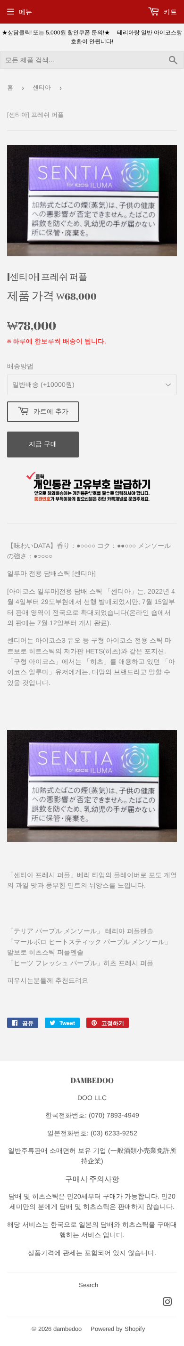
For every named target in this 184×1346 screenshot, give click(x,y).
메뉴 (25, 12)
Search (88, 1285)
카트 (169, 12)
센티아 (42, 87)
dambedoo (67, 1328)
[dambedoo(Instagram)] (167, 1303)
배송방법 (20, 366)
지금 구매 (43, 444)
